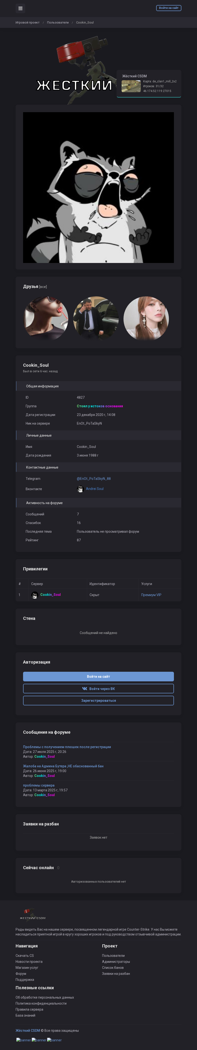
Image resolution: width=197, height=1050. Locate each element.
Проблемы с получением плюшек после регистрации (67, 747)
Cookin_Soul (44, 756)
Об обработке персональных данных (45, 997)
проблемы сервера (39, 785)
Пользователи (58, 22)
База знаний (25, 1015)
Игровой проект (28, 22)
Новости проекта (29, 962)
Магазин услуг (27, 968)
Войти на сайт (169, 8)
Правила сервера (29, 1009)
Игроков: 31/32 (153, 86)
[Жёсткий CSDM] (32, 917)
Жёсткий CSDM (28, 1030)
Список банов (113, 968)
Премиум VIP (151, 595)
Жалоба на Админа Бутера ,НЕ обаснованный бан (63, 766)
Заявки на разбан (116, 974)
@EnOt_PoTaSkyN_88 (94, 479)
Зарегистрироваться (98, 700)
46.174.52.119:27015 (157, 91)
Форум (21, 974)
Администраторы (116, 962)
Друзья (35, 286)
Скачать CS (25, 956)
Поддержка (25, 980)
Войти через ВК (101, 689)
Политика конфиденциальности (41, 1003)
